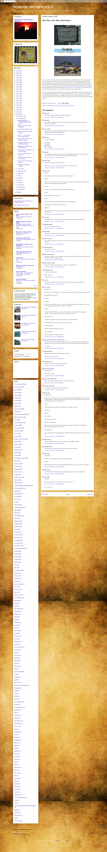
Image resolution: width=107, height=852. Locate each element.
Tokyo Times (19, 257)
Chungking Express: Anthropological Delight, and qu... (24, 122)
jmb (45, 152)
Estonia (16, 704)
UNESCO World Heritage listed (22, 485)
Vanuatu (16, 812)
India (15, 652)
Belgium (16, 614)
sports (16, 734)
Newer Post (45, 494)
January (20, 189)
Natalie (45, 160)
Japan (16, 411)
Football (16, 551)
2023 (17, 77)
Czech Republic (18, 701)
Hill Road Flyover (20, 266)
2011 (17, 105)
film (15, 818)
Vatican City (17, 815)
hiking (15, 406)
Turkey (16, 575)
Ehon (45, 113)
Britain (16, 452)
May (19, 180)
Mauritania (17, 767)
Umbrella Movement (19, 458)
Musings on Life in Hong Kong (25, 265)
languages (17, 732)
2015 (17, 96)
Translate (26, 356)
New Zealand (17, 608)
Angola (16, 737)
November (20, 118)
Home (67, 494)
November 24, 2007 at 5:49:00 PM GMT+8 (54, 284)
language (16, 469)
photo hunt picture (50, 165)
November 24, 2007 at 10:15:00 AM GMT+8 (54, 149)
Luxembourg (17, 570)
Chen (45, 120)
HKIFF (16, 441)
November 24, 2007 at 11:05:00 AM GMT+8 (54, 157)
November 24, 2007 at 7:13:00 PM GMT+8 (54, 358)
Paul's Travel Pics (21, 271)
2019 (17, 87)
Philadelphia (17, 493)
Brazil (15, 603)
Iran (15, 565)
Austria (16, 644)
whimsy (16, 436)
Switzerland (17, 794)
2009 (17, 109)
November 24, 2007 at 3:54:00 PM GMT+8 (54, 260)
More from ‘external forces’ (22, 233)
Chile (15, 693)
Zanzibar (16, 578)
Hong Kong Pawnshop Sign (22, 253)
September (21, 171)
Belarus (16, 742)
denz (45, 137)
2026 (17, 71)
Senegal (16, 786)
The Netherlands (18, 507)
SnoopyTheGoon (48, 263)
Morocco (16, 773)
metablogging (18, 515)
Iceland (16, 759)
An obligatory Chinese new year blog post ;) (28, 324)
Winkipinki (17, 600)
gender (16, 625)
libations (16, 450)
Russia (16, 586)
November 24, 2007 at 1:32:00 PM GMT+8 (54, 228)
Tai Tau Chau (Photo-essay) (24, 129)
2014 (17, 98)
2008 (17, 112)
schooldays (17, 540)
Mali (15, 712)
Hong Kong (52, 105)
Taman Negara (18, 671)
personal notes (18, 584)
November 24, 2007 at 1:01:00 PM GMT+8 (54, 221)
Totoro (16, 518)
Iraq (15, 762)
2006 (17, 192)
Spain (15, 529)
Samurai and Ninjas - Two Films (24, 216)
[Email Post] (59, 103)
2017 (17, 91)
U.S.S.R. (16, 726)
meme (16, 581)
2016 (17, 93)
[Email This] (62, 103)
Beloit (15, 513)
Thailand (16, 559)
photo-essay (17, 409)
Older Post (90, 494)
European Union (18, 707)
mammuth (57, 840)
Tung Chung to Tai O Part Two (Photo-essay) (25, 150)
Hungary (16, 649)
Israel (15, 606)
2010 (17, 107)
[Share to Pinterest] (68, 103)
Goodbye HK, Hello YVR (23, 238)
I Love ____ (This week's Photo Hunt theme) (24, 135)
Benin (15, 745)
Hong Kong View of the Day (24, 251)
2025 (17, 73)
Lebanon (16, 710)
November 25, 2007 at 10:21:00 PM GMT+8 (54, 466)
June (19, 178)
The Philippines (18, 597)
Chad (15, 690)
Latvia (16, 663)
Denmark (16, 630)
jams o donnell (47, 254)
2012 (17, 102)
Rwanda (16, 783)
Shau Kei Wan (88, 87)
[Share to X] (65, 103)
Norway (16, 510)
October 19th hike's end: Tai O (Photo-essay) (24, 139)
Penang (16, 466)
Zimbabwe (17, 611)
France (16, 499)
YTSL (45, 171)
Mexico (16, 770)
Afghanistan (17, 641)
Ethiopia (16, 660)
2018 (17, 89)
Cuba (15, 699)
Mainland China (18, 417)
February (20, 187)
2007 (17, 114)
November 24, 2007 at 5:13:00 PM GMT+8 (54, 267)
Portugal (16, 778)
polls (15, 680)
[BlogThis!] (63, 103)
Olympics (16, 526)
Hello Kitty (17, 482)
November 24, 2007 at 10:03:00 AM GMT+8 (54, 134)
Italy (15, 567)
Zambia (16, 658)
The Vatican (17, 723)
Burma (16, 753)
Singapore (17, 521)
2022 (17, 80)
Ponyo (16, 447)
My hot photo (47, 346)
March (19, 184)
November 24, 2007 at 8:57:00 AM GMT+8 (54, 117)
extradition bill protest (20, 414)
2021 (17, 82)
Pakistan (16, 715)
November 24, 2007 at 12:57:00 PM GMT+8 (54, 214)
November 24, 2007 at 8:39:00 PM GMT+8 (54, 365)
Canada (16, 556)
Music (15, 461)
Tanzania (16, 504)
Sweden (16, 792)
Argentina (16, 740)
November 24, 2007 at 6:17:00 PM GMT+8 (54, 336)
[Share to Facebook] (66, 103)
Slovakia (16, 789)
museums (17, 463)
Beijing (16, 617)
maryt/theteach (47, 368)
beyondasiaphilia (21, 279)
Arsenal (16, 554)
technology (17, 543)
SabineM (46, 439)
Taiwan (16, 480)
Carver (45, 129)
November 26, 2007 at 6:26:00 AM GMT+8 (54, 474)
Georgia (16, 756)
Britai (15, 748)
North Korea (17, 595)
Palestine (16, 622)
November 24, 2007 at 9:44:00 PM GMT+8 (54, 375)
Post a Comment (48, 487)
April (19, 182)
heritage (16, 677)
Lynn (45, 217)
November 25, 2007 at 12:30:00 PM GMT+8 (54, 443)
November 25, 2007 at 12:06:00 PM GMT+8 (54, 390)
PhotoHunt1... (47, 144)
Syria (15, 669)
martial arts (17, 534)
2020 (17, 84)
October (20, 168)
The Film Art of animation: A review (24, 247)
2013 (17, 100)
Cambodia (17, 688)
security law (17, 428)
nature (16, 403)
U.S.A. (16, 433)
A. (44, 280)
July (19, 175)
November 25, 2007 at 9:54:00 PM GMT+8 (54, 450)
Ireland (16, 633)
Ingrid (45, 231)
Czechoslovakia (18, 647)
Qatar (15, 781)
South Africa (17, 545)
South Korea (17, 477)
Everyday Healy (48, 386)
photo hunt (57, 105)
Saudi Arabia (17, 720)
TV (15, 502)
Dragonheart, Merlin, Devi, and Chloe (53, 340)
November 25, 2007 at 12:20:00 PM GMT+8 (54, 436)
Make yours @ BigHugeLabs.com (18, 834)
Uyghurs (16, 810)
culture (47, 105)
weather (66, 105)
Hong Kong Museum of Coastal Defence (72, 87)
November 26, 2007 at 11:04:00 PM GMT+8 (54, 484)
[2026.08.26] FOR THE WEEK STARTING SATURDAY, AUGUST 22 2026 (25, 226)
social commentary (19, 548)
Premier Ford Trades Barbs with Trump (25, 239)
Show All (35, 285)
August (20, 173)
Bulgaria (16, 751)
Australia (16, 562)
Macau (16, 491)
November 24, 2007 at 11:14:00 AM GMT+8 (54, 167)
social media (17, 820)
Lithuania (16, 666)
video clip (16, 537)
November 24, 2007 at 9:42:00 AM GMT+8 (54, 126)
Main (15, 764)
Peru (15, 775)
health (16, 474)
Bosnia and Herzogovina (20, 685)
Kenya (16, 592)
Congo (16, 696)
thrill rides (16, 682)
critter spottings (18, 422)
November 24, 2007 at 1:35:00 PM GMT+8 (54, 235)
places (62, 105)
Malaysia (16, 444)
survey (16, 638)
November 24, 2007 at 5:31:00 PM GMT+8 (54, 277)
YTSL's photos (71, 105)
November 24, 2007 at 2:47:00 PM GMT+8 (54, 244)
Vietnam (16, 532)
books (16, 455)
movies (16, 400)
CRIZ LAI (46, 238)
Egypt (15, 619)
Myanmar (16, 636)
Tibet (15, 674)
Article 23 (16, 589)
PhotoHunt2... (47, 145)
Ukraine (16, 573)
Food (15, 419)
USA (15, 803)
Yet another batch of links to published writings (24, 143)
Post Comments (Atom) (70, 498)
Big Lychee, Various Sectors (24, 232)
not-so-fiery (51, 356)
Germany (16, 471)
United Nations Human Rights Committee (25, 805)
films (15, 729)
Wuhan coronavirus (19, 439)
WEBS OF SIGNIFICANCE (33, 6)
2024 (17, 75)
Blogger (67, 840)
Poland (16, 718)
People (16, 398)
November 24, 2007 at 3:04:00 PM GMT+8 (54, 251)
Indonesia (17, 523)
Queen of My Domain (49, 378)
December (20, 116)
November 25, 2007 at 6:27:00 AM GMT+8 (54, 383)
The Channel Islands (19, 797)
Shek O (81, 93)
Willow (45, 470)
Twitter (16, 800)
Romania (16, 655)
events (16, 392)
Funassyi (16, 496)
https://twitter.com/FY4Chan (21, 205)
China (15, 627)
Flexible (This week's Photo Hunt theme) (24, 147)
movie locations (18, 488)
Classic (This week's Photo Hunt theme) (24, 158)
